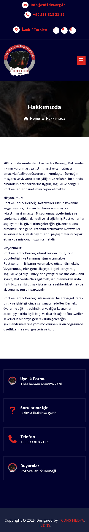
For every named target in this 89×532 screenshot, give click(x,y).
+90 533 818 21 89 (49, 14)
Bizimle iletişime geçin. (38, 412)
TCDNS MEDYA (71, 520)
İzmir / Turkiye (34, 29)
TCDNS (44, 525)
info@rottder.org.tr (48, 4)
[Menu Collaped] (81, 60)
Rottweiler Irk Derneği (38, 470)
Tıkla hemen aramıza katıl (41, 383)
